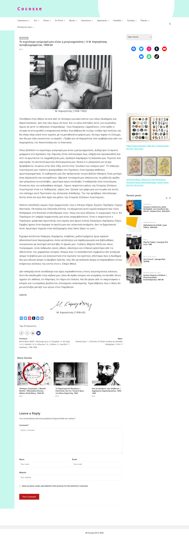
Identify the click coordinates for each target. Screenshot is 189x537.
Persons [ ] (147, 204)
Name (21, 459)
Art (35, 20)
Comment (24, 425)
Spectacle (102, 20)
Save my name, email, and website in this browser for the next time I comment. (55, 486)
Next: (99, 341)
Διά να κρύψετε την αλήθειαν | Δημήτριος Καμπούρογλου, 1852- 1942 (107, 390)
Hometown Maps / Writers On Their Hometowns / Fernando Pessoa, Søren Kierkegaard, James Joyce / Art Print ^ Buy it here (147, 182)
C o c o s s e (29, 9)
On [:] (145, 257)
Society (130, 20)
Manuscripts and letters (66, 379)
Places (144, 20)
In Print (59, 20)
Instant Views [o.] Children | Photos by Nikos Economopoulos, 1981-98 (155, 277)
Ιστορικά (23, 38)
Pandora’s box (24, 27)
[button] (170, 24)
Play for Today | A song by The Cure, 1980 (155, 243)
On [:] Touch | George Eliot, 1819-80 (154, 260)
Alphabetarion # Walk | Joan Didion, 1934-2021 (155, 226)
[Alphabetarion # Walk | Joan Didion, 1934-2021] (134, 224)
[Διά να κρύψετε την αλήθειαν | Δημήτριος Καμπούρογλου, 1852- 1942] (107, 373)
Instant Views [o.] (150, 273)
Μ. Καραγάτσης (30, 326)
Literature (22, 20)
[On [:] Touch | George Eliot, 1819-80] (134, 258)
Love (154, 257)
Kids (159, 273)
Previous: (44, 342)
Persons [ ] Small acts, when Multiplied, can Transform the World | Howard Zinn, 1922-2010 (156, 209)
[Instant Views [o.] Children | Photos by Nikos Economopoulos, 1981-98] (134, 276)
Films (46, 20)
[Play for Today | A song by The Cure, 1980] (134, 241)
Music (72, 20)
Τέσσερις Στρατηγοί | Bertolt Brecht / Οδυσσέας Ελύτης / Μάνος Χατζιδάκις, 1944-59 (32, 390)
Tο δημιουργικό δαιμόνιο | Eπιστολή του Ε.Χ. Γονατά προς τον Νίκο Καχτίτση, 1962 (70, 390)
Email (74, 459)
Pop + (145, 240)
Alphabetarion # (149, 222)
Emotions (86, 20)
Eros (149, 257)
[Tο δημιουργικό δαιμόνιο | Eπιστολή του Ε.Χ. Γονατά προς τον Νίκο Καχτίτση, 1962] (71, 373)
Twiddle (117, 20)
